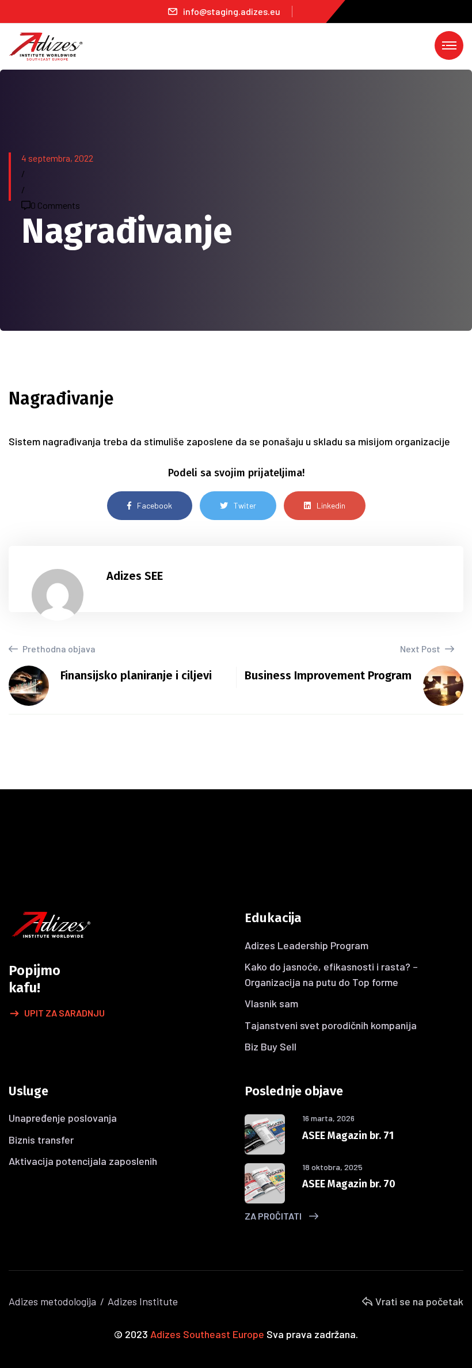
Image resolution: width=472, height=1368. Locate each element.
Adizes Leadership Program (306, 945)
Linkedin (331, 505)
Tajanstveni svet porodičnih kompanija (331, 1025)
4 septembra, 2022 (57, 157)
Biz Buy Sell (270, 1046)
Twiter (245, 505)
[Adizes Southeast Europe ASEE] (46, 45)
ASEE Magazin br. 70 (348, 1184)
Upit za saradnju (64, 1012)
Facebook (154, 505)
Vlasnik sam (271, 1003)
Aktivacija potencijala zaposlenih (83, 1161)
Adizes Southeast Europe (207, 1334)
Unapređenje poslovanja (63, 1117)
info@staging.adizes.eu (231, 11)
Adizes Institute (143, 1301)
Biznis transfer (41, 1139)
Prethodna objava (58, 648)
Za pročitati (274, 1215)
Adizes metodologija (52, 1301)
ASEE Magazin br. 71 (348, 1135)
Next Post (421, 648)
